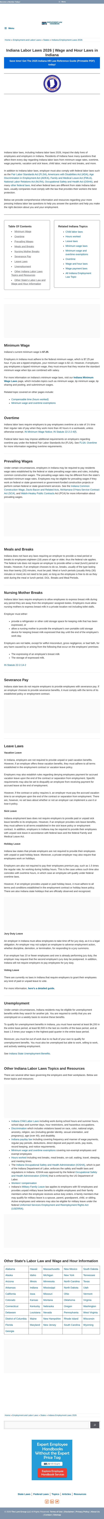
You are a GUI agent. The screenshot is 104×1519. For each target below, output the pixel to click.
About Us (95, 1511)
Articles (66, 1494)
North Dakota (71, 1287)
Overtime (19, 236)
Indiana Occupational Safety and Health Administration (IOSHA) (50, 1165)
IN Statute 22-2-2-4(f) (64, 431)
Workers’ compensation (24, 1183)
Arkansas (10, 1287)
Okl (66, 1300)
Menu (11, 28)
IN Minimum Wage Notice (38, 431)
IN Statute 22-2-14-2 (15, 665)
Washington (89, 1306)
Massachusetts (51, 1269)
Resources (80, 1494)
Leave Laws (20, 261)
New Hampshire (52, 1318)
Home (8, 40)
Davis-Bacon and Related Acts (42, 489)
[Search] (94, 1425)
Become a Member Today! (10, 2)
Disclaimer (69, 1511)
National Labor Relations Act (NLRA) (24, 181)
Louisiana (35, 1312)
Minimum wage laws (76, 246)
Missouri (47, 1294)
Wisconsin (88, 1318)
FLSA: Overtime (88, 442)
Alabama (10, 1269)
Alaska (9, 1275)
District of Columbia (16, 1318)
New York (69, 1275)
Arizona (9, 1281)
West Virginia (90, 1312)
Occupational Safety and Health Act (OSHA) (68, 181)
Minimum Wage (22, 231)
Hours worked (73, 236)
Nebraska (48, 1306)
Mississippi (49, 1287)
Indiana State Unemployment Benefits (29, 1053)
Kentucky (35, 1306)
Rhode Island (71, 1318)
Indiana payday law (21, 1139)
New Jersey (49, 1325)
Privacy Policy (82, 1511)
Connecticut (11, 1306)
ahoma (71, 1300)
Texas (86, 1281)
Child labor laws (74, 231)
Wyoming (88, 1325)
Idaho (33, 1275)
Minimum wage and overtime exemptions (33, 403)
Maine (33, 1318)
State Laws (24, 1494)
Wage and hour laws (77, 263)
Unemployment (22, 266)
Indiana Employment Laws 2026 (67, 40)
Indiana (34, 1287)
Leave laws (72, 241)
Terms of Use (56, 1511)
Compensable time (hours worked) (30, 399)
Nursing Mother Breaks (26, 251)
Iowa (32, 1294)
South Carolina (72, 1325)
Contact (48, 1515)
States (46, 40)
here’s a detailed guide (41, 988)
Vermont (87, 1294)
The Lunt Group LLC (21, 1511)
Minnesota (49, 1281)
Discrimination (19, 1128)
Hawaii (33, 1269)
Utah (85, 1287)
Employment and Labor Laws (27, 40)
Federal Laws (41, 1494)
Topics (55, 1494)
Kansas (34, 1300)
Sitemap (57, 1515)
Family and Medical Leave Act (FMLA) (71, 178)
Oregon (68, 1306)
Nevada (47, 1312)
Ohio (66, 1294)
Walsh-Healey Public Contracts (37, 493)
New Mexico (70, 1269)
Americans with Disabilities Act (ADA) (68, 174)
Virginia (87, 1300)
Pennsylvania (71, 1312)
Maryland (35, 1325)
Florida (9, 1325)
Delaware (10, 1312)
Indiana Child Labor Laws (25, 1121)
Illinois (33, 1281)
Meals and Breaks (24, 246)
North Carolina (72, 1281)
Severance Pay (22, 256)
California (10, 1294)
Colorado (10, 1300)
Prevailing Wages (23, 241)
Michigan (48, 1275)
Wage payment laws (76, 268)
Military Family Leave (33, 1186)
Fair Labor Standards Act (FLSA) (29, 174)
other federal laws (20, 185)
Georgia (9, 1331)
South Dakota (90, 1269)
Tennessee (89, 1275)
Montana (48, 1300)
